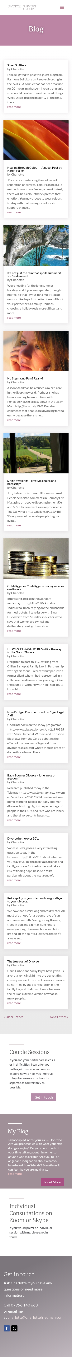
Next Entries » (59, 1017)
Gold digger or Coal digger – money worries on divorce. (35, 587)
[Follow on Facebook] (7, 1328)
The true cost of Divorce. (23, 961)
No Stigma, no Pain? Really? (25, 378)
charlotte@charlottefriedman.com (35, 1317)
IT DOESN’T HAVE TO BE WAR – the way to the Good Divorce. (34, 650)
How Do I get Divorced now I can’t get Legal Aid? (35, 713)
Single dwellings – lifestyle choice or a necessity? (31, 482)
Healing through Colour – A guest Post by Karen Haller (34, 169)
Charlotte (17, 69)
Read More (52, 1182)
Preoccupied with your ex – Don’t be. (35, 1140)
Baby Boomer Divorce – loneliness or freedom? (31, 776)
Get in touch (44, 1097)
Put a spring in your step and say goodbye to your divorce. (34, 899)
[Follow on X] (14, 1328)
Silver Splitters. (17, 65)
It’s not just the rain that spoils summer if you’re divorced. (34, 274)
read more (14, 106)
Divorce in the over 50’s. (23, 838)
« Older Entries (13, 1017)
